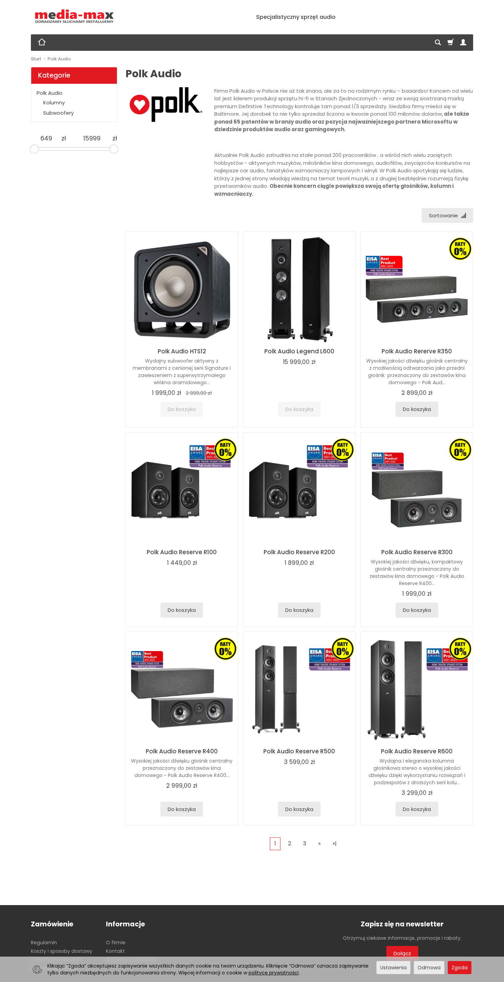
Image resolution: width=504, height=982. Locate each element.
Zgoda (460, 967)
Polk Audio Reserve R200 (299, 552)
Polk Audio (49, 92)
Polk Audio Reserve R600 (417, 751)
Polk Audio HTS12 (182, 351)
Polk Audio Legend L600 (299, 351)
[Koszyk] (450, 42)
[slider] (34, 149)
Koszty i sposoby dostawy (61, 951)
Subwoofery (58, 112)
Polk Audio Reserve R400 (182, 751)
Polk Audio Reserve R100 (182, 552)
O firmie (115, 942)
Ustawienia (393, 967)
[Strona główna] (74, 16)
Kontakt (115, 951)
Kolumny (54, 102)
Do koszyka (417, 409)
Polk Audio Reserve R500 (299, 751)
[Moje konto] (463, 42)
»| (335, 843)
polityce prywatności (274, 972)
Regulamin (44, 942)
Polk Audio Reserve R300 (417, 552)
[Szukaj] (437, 42)
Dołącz (402, 953)
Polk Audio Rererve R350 (417, 351)
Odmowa (429, 967)
